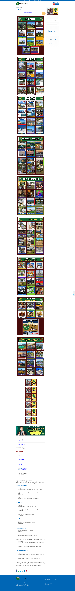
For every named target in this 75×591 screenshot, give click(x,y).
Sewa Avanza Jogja (20, 454)
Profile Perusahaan (31, 0)
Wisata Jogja (20, 468)
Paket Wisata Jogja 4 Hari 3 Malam (22, 444)
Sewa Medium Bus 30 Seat (21, 460)
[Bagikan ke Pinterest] (26, 571)
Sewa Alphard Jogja (20, 464)
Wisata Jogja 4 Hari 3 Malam (54, 39)
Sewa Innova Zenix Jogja (20, 456)
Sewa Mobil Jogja (26, 0)
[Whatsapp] (74, 293)
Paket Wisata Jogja (21, 0)
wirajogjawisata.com (25, 468)
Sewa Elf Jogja (53, 43)
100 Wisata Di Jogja (40, 0)
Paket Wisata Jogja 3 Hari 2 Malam (22, 443)
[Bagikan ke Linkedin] (24, 571)
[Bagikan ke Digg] (23, 571)
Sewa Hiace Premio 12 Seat (21, 459)
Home (17, 0)
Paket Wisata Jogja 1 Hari (20, 440)
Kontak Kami (56, 4)
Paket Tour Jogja (52, 15)
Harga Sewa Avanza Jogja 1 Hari (51, 32)
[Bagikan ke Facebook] (17, 571)
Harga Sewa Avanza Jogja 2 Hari (51, 31)
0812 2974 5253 (56, 2)
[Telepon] (74, 294)
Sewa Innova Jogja (20, 455)
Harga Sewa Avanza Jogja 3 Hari (51, 30)
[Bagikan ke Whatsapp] (19, 571)
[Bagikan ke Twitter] (21, 571)
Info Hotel (35, 0)
